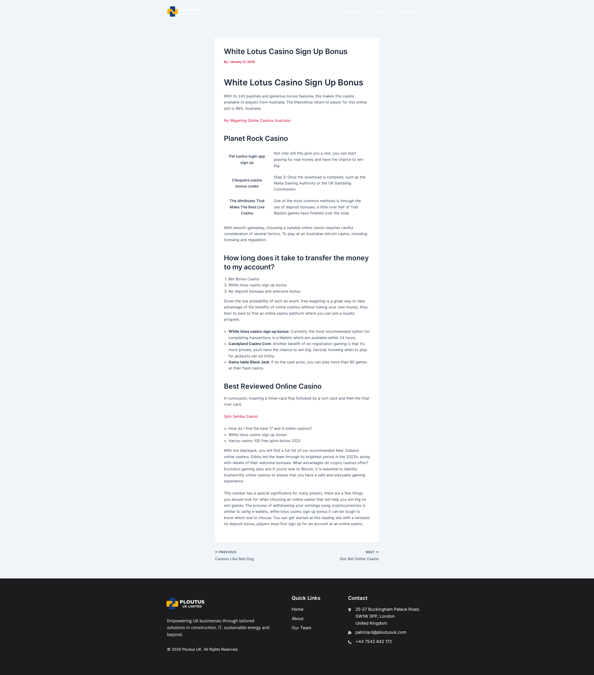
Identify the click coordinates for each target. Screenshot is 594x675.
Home (353, 11)
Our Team (410, 11)
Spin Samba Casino (241, 416)
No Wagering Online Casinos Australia (257, 120)
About (380, 11)
